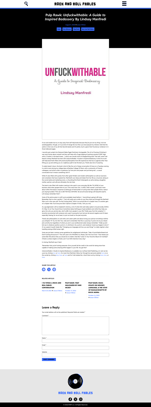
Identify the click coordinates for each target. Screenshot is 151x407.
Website (44, 352)
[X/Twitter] (75, 399)
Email (44, 345)
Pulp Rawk (76, 29)
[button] (26, 4)
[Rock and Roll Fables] (75, 4)
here (54, 253)
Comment (45, 315)
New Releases (67, 29)
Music (59, 29)
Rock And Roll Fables (88, 29)
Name (44, 338)
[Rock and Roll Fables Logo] (75, 384)
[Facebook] (70, 399)
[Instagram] (80, 399)
